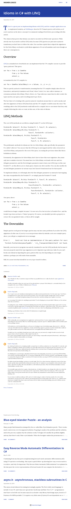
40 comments (11, 439)
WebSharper (29, 29)
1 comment (11, 499)
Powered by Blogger (36, 505)
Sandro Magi (11, 291)
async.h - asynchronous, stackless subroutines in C (35, 479)
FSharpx (34, 285)
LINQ (5, 64)
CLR (10, 265)
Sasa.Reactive (25, 308)
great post (17, 26)
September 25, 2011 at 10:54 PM (16, 339)
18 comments (11, 471)
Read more (64, 439)
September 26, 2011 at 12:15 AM (16, 384)
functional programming (19, 265)
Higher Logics (10, 2)
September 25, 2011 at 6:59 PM (16, 313)
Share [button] (64, 265)
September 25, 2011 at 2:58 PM (16, 287)
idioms (34, 26)
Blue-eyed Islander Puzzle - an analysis (28, 420)
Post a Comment (8, 387)
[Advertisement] (35, 402)
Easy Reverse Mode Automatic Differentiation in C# (34, 449)
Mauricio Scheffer (12, 276)
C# (8, 265)
